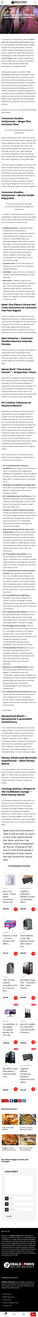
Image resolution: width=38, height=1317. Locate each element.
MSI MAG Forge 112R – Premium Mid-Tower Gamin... (27, 984)
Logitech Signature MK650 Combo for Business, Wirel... (27, 896)
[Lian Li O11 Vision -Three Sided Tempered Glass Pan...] (10, 880)
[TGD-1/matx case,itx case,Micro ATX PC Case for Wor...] (10, 968)
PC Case (5, 888)
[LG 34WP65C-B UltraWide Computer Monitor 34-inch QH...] (10, 1012)
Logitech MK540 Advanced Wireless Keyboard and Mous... (27, 1075)
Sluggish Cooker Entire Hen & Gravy (9, 1149)
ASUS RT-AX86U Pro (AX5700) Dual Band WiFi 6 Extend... (27, 1028)
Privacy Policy (7, 1300)
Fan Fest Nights (7, 58)
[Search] (35, 2)
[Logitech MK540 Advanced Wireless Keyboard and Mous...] (27, 1057)
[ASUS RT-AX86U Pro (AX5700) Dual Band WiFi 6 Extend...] (27, 1012)
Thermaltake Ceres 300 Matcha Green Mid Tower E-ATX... (27, 941)
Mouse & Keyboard (25, 888)
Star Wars (8, 840)
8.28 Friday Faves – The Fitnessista (26, 1149)
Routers (22, 1021)
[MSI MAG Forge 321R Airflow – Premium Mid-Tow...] (10, 1057)
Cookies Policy (7, 1306)
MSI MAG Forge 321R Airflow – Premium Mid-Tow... (10, 1072)
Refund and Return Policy (10, 1303)
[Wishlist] (14, 1314)
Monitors (5, 932)
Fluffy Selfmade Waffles (8, 1128)
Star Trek (24, 840)
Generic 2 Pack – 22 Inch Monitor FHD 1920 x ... (10, 939)
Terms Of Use (7, 1294)
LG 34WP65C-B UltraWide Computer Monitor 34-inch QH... (10, 1029)
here (34, 332)
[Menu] (2, 2)
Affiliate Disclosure (8, 1297)
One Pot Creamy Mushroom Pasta (25, 1128)
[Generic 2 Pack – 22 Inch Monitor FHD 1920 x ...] (10, 924)
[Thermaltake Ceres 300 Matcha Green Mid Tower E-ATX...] (27, 924)
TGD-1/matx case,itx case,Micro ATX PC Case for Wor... (10, 985)
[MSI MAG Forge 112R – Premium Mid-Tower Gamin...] (27, 968)
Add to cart (16, 909)
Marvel (28, 837)
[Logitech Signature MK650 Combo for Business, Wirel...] (27, 880)
